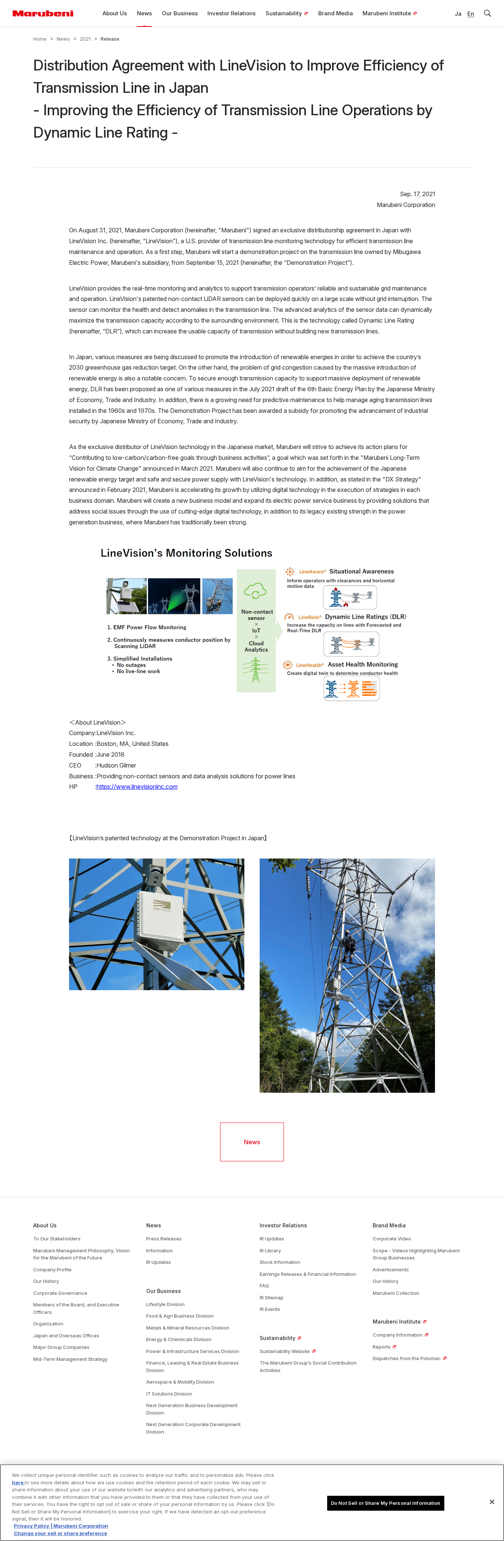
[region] (252, 1502)
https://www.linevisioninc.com (137, 786)
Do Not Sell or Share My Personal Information (386, 1503)
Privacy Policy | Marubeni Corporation (61, 1526)
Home (40, 39)
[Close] (492, 1502)
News (63, 39)
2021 (85, 39)
